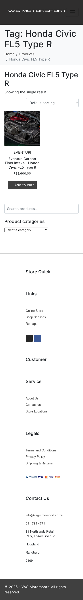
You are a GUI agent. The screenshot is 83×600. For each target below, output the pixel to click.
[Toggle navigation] (72, 12)
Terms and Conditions (41, 450)
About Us (32, 398)
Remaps (31, 323)
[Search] (74, 208)
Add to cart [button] (24, 185)
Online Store (34, 310)
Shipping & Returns (39, 463)
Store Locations (37, 411)
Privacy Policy (35, 456)
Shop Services (36, 317)
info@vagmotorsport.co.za (44, 515)
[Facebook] (37, 338)
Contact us (33, 404)
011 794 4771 (35, 523)
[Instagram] (29, 338)
